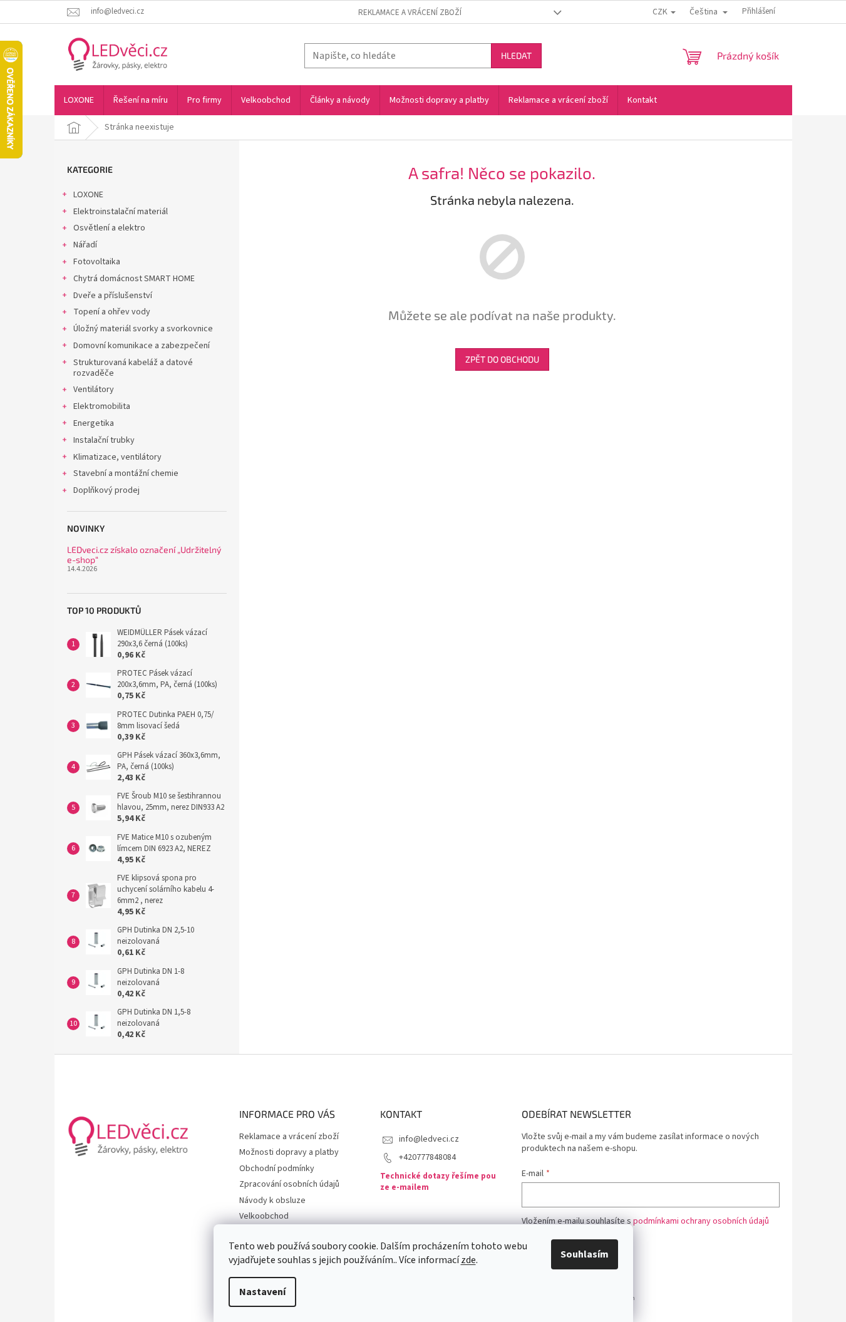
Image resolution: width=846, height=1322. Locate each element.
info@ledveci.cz (429, 1139)
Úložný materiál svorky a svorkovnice (143, 329)
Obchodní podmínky (276, 1168)
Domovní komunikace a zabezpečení (141, 345)
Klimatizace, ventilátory (117, 457)
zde (468, 1260)
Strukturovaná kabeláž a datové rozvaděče (133, 368)
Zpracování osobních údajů (289, 1184)
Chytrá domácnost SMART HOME (134, 278)
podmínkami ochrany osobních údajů (701, 1221)
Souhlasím (584, 1254)
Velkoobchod (264, 1216)
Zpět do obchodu (502, 359)
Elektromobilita (101, 406)
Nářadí (85, 245)
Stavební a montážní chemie (125, 473)
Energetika (93, 423)
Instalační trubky (104, 440)
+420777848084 (427, 1157)
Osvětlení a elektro (109, 228)
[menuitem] (78, 100)
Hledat (516, 55)
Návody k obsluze (272, 1200)
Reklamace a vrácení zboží (410, 12)
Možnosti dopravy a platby (289, 1152)
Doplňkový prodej (106, 490)
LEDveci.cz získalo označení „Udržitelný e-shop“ (144, 554)
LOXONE (88, 194)
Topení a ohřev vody (111, 312)
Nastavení (262, 1292)
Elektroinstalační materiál (120, 211)
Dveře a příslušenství (112, 295)
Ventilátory (93, 389)
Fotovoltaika (96, 262)
